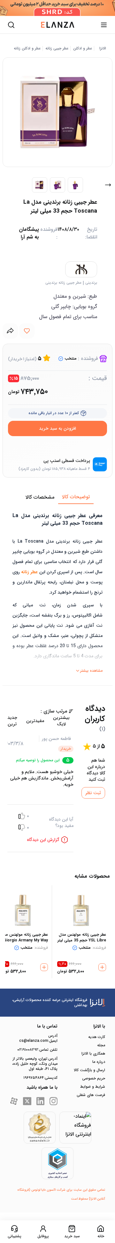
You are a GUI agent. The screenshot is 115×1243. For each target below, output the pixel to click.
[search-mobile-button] (11, 25)
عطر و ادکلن (82, 48)
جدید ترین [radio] (12, 721)
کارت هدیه (96, 1037)
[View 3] (75, 185)
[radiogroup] (38, 721)
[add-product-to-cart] (102, 967)
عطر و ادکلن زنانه (27, 48)
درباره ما (98, 1061)
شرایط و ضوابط (92, 1086)
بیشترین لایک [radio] (61, 721)
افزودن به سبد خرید (57, 428)
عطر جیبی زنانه (56, 48)
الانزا (102, 48)
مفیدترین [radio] (35, 720)
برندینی (91, 283)
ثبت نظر (93, 792)
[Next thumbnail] (107, 184)
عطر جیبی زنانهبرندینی (63, 283)
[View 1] (39, 185)
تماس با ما (47, 1026)
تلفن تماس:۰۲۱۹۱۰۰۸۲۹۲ (37, 1049)
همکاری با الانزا (93, 1053)
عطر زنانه (29, 571)
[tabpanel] (57, 589)
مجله (101, 1045)
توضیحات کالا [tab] (76, 497)
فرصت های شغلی (91, 1095)
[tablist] (57, 497)
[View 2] (57, 185)
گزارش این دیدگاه (43, 839)
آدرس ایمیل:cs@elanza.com (38, 1038)
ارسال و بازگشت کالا (89, 1070)
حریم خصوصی (93, 1078)
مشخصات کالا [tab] (40, 497)
